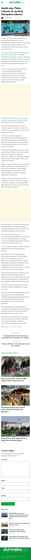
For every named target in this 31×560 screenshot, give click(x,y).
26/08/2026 (12, 533)
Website (3, 495)
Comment (4, 459)
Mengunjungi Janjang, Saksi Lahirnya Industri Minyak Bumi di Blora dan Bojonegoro (13, 409)
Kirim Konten (4, 558)
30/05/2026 (4, 413)
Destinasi (5, 375)
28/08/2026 (12, 526)
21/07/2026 (4, 382)
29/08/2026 (12, 520)
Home (3, 556)
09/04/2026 (4, 442)
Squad (14, 556)
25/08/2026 (12, 540)
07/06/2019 (17, 17)
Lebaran (7, 326)
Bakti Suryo (9, 17)
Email (3, 488)
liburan (13, 326)
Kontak (12, 558)
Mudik (19, 326)
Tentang (8, 556)
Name (3, 480)
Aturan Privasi (21, 556)
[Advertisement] (15, 99)
